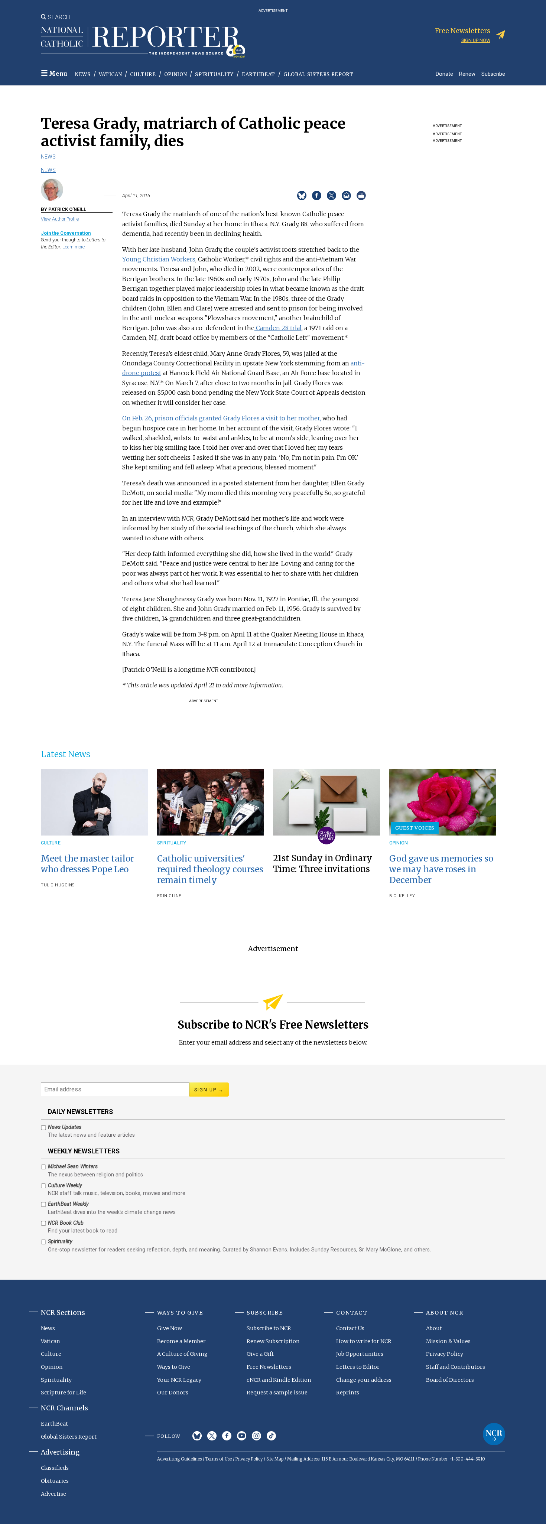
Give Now (169, 1328)
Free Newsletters (269, 1367)
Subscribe (493, 74)
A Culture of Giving (182, 1354)
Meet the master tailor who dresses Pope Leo (87, 864)
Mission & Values (448, 1341)
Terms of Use (218, 1459)
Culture (143, 74)
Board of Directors (450, 1380)
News (83, 74)
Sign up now (475, 40)
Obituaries (55, 1481)
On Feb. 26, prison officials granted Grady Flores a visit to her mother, (221, 418)
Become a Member (181, 1341)
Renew (467, 74)
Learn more (73, 247)
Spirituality (214, 74)
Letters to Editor (358, 1367)
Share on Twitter (331, 195)
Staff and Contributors (455, 1367)
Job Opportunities (359, 1354)
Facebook (226, 1435)
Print (361, 195)
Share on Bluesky (301, 195)
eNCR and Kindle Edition (279, 1380)
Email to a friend (346, 195)
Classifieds (55, 1468)
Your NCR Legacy (179, 1380)
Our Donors (172, 1392)
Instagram (256, 1435)
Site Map (274, 1459)
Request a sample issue (277, 1392)
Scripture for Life (63, 1392)
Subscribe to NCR (269, 1328)
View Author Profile (60, 219)
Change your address (363, 1380)
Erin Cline (169, 895)
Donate (444, 74)
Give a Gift (260, 1354)
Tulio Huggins (58, 885)
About (434, 1328)
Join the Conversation (66, 233)
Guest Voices (415, 828)
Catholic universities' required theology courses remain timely (210, 869)
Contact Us (350, 1328)
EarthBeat (258, 74)
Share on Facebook (316, 195)
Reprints (347, 1392)
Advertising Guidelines (179, 1459)
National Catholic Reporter (494, 1434)
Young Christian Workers (158, 259)
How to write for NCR (363, 1341)
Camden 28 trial (278, 328)
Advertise (53, 1494)
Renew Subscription (273, 1341)
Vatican (110, 74)
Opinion (175, 74)
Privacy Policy (444, 1354)
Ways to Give (173, 1367)
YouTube (241, 1435)
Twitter (212, 1435)
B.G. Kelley (402, 895)
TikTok (271, 1435)
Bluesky (197, 1435)
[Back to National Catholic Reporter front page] (143, 42)
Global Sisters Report (318, 74)
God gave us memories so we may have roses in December (441, 869)
